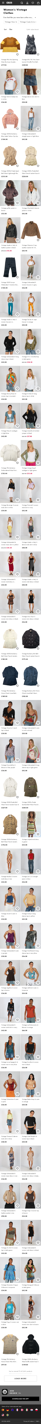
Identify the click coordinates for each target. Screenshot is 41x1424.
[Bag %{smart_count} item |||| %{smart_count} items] (38, 2)
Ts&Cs (37, 1421)
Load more (20, 1378)
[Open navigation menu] (3, 2)
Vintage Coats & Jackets (29, 22)
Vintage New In (11, 22)
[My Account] (27, 2)
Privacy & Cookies (29, 1421)
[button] (3, 1410)
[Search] (22, 2)
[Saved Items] (33, 2)
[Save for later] (17, 54)
